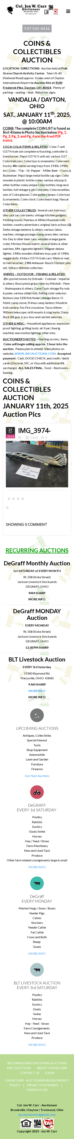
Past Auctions (19, 1068)
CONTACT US (29, 1072)
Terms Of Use (37, 1089)
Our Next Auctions (37, 776)
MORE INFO (37, 867)
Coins (34, 437)
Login (49, 1072)
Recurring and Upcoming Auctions (37, 1063)
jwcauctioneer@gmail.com (37, 1114)
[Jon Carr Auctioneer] (32, 9)
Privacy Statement (43, 1085)
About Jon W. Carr (52, 1068)
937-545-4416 (37, 28)
